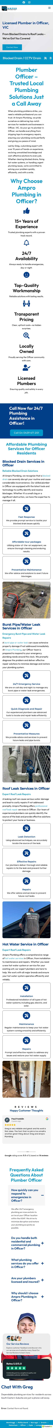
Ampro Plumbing (13, 649)
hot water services (14, 958)
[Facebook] (24, 2)
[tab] (26, 1195)
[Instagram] (29, 2)
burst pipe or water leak (16, 642)
